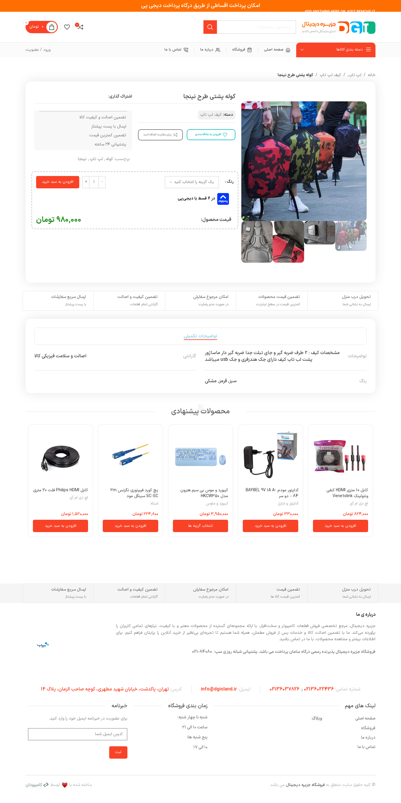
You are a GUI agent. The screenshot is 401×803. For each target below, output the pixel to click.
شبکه (154, 504)
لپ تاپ (96, 159)
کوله (109, 159)
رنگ (230, 182)
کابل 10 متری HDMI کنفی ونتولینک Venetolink (347, 493)
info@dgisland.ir (219, 689)
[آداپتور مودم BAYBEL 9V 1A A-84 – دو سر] (270, 457)
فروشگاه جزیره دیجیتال (305, 785)
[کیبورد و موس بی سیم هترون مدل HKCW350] (200, 457)
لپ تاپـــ (354, 75)
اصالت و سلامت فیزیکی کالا (60, 356)
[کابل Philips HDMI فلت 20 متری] (60, 457)
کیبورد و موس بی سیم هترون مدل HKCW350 (204, 493)
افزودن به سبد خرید (57, 182)
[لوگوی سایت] (338, 27)
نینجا (82, 159)
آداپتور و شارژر (288, 504)
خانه (371, 75)
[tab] (200, 336)
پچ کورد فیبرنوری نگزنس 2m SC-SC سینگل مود (134, 493)
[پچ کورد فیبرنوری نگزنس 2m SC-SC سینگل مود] (130, 457)
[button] (340, 526)
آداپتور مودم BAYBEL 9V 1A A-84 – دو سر (272, 493)
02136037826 (284, 689)
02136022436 (319, 689)
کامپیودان (34, 785)
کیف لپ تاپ (330, 75)
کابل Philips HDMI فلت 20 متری (60, 490)
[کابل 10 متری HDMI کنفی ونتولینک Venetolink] (340, 457)
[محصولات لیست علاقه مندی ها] (67, 27)
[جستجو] (210, 27)
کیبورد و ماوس (217, 504)
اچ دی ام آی (359, 504)
